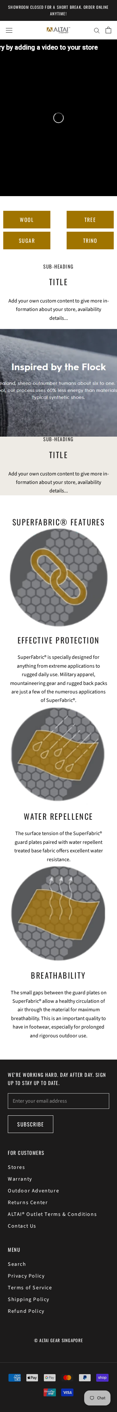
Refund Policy (26, 1311)
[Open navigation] (9, 30)
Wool (26, 220)
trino (90, 240)
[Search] (97, 30)
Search (17, 1264)
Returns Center (28, 1202)
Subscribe (30, 1124)
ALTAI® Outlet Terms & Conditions (52, 1214)
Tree (90, 220)
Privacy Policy (26, 1276)
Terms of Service (30, 1287)
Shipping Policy (28, 1299)
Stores (16, 1167)
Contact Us (22, 1226)
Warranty (20, 1179)
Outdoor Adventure (33, 1190)
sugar (27, 240)
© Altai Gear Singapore (58, 1340)
